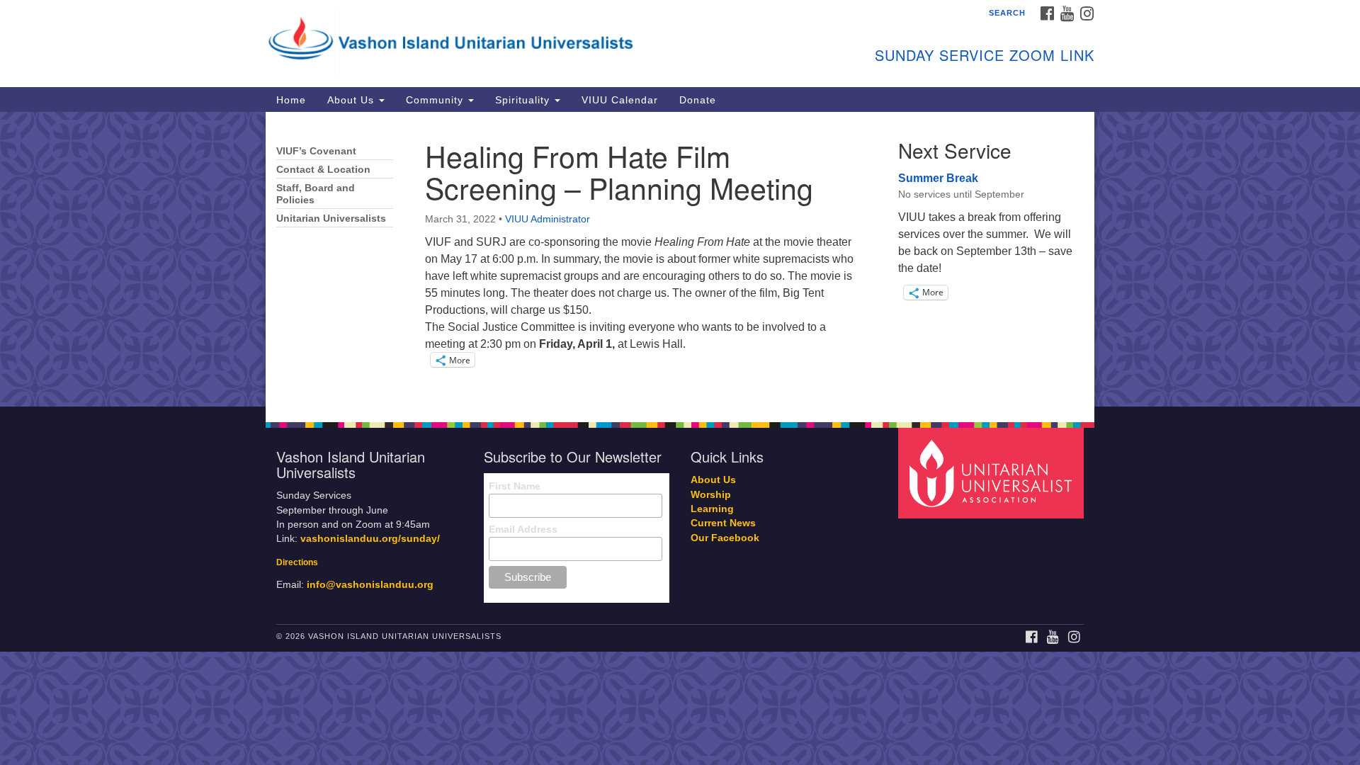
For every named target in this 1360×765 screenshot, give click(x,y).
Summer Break (938, 178)
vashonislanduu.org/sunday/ (370, 538)
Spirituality (524, 100)
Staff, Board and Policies (315, 194)
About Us (352, 100)
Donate (697, 100)
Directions (297, 562)
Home (291, 100)
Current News (723, 523)
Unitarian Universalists (331, 218)
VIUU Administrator (547, 219)
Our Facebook (725, 538)
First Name (514, 486)
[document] (680, 259)
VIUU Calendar (620, 100)
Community (436, 100)
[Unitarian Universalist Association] (993, 473)
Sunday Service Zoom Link (984, 55)
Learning (712, 509)
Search (1007, 12)
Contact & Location (323, 169)
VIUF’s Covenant (316, 151)
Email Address (523, 529)
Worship (711, 494)
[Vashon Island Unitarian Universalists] (507, 39)
